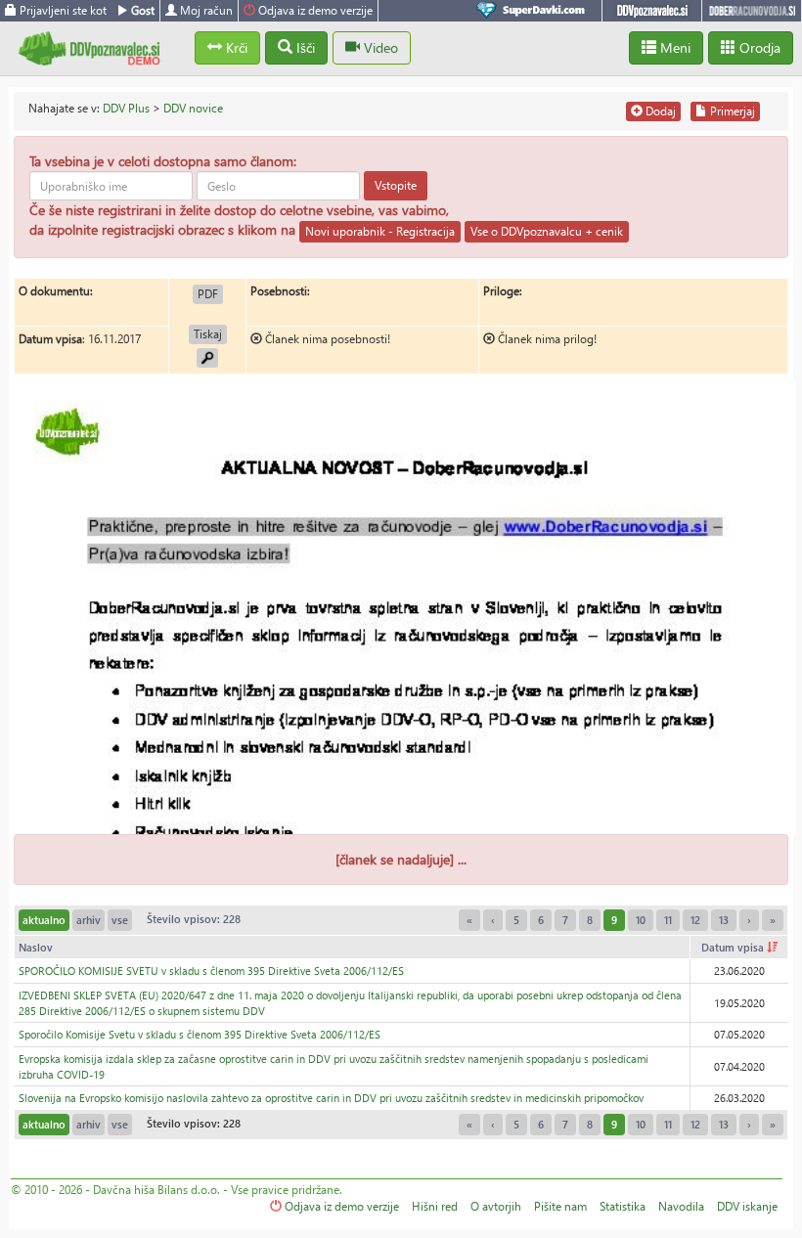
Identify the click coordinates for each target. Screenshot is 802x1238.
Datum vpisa (734, 947)
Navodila (681, 1206)
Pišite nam (560, 1206)
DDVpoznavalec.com (651, 11)
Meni (673, 47)
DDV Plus (126, 108)
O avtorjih (495, 1206)
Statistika (623, 1206)
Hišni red (435, 1206)
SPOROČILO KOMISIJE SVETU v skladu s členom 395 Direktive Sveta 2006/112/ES (211, 970)
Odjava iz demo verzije (314, 10)
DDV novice (193, 108)
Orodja (757, 47)
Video (379, 47)
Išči (303, 47)
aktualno (44, 919)
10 (641, 919)
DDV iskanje (747, 1206)
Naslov (36, 947)
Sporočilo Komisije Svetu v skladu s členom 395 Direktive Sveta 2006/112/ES (199, 1034)
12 (695, 919)
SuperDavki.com (534, 11)
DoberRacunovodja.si (751, 11)
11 (668, 919)
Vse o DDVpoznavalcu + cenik (546, 231)
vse (119, 919)
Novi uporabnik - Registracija (380, 231)
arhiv (88, 919)
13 (724, 919)
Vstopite (396, 185)
